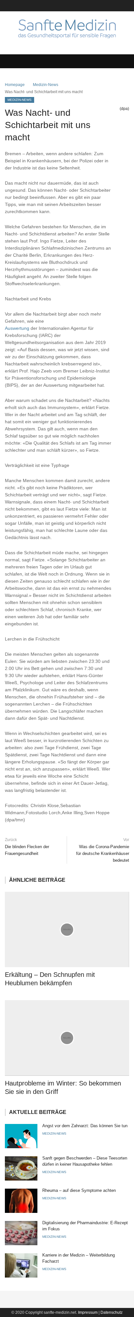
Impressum (88, 1312)
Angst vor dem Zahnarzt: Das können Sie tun (84, 1125)
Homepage (15, 84)
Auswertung (17, 328)
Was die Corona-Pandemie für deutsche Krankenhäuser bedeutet (102, 853)
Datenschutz (111, 1312)
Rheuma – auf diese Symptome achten (79, 1190)
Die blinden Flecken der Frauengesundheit (27, 850)
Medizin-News (45, 84)
